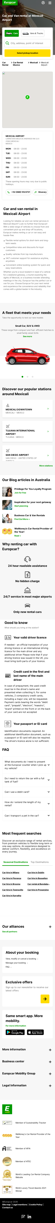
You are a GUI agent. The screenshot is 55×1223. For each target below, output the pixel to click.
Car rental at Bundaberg (39, 884)
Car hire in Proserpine (38, 890)
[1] (22, 377)
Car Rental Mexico (18, 63)
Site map (6, 1204)
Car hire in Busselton (38, 878)
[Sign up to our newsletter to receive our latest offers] (45, 999)
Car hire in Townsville (12, 890)
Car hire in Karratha (11, 895)
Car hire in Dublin (36, 872)
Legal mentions (19, 1204)
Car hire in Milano (10, 872)
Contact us (7, 1207)
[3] (33, 377)
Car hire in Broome (11, 884)
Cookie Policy (35, 1204)
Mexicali (34, 62)
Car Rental (5, 63)
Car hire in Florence (11, 878)
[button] (27, 97)
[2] (27, 377)
